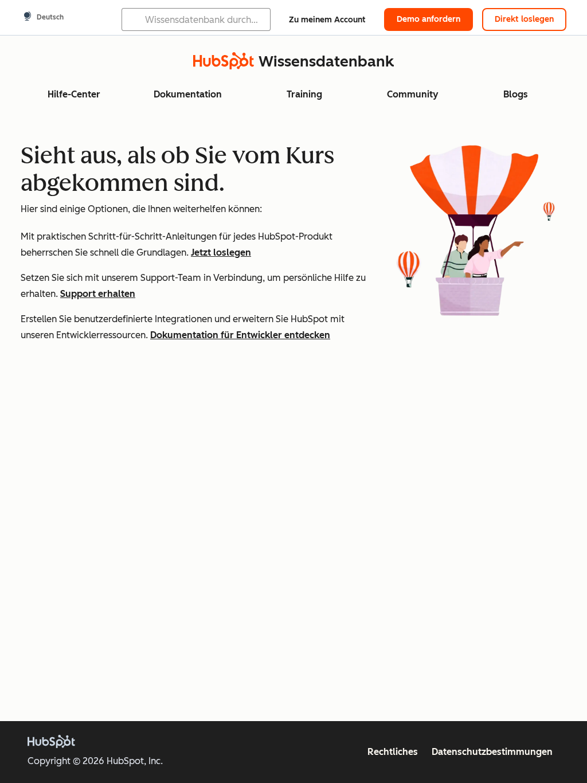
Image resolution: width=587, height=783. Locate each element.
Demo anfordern (428, 19)
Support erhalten (97, 293)
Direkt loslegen (524, 19)
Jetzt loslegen (221, 252)
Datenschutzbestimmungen (492, 751)
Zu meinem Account (327, 20)
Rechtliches (392, 751)
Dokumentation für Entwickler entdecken (240, 335)
